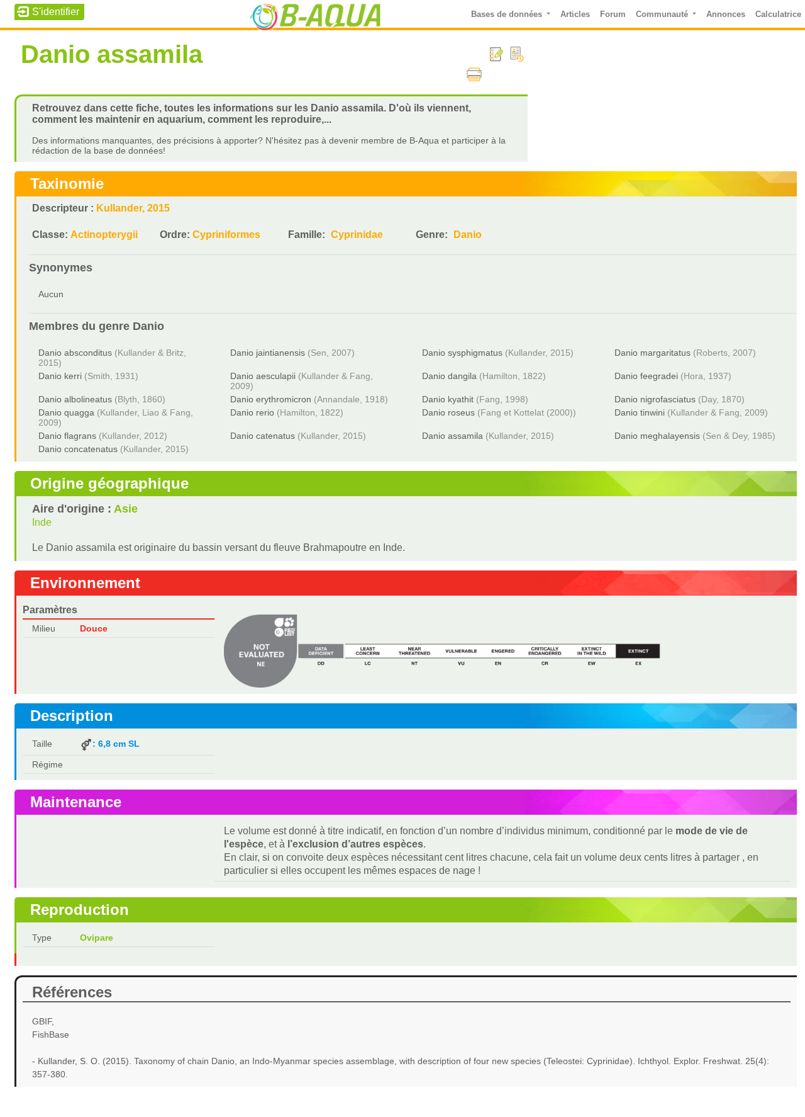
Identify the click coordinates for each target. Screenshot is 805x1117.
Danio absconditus (75, 353)
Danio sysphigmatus (462, 353)
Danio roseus (448, 412)
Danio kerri (60, 376)
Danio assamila (452, 436)
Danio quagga (66, 412)
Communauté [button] (663, 14)
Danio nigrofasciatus (655, 399)
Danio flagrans (67, 436)
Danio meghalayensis (657, 436)
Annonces (725, 14)
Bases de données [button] (508, 14)
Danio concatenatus (78, 449)
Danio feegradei (646, 376)
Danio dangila (449, 376)
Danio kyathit (448, 399)
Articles (575, 14)
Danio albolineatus (75, 399)
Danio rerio (252, 412)
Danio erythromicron (270, 399)
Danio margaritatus (652, 353)
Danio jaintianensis (267, 353)
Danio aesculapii (263, 376)
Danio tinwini (639, 412)
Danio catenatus (262, 436)
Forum (613, 14)
